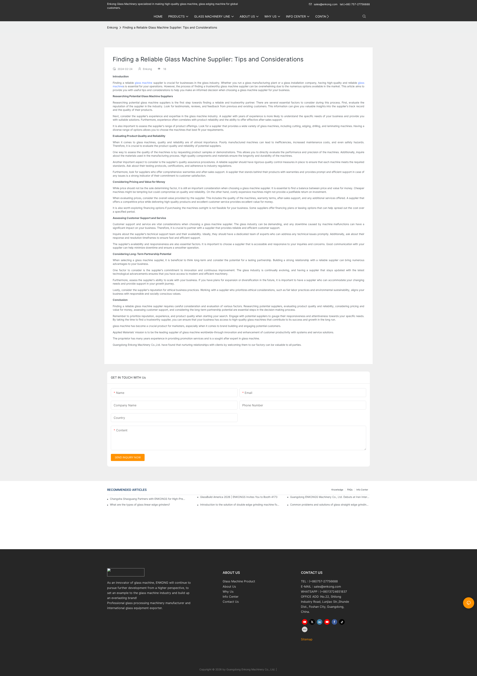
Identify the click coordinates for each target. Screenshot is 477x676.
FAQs (350, 489)
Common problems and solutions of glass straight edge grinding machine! (330, 504)
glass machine (143, 82)
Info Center (362, 489)
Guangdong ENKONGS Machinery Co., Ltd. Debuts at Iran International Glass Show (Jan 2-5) (330, 496)
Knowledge (337, 489)
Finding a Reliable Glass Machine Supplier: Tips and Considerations (170, 27)
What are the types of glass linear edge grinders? (140, 504)
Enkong (112, 27)
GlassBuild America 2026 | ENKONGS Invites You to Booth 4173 (238, 496)
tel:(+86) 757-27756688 (355, 4)
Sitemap (306, 639)
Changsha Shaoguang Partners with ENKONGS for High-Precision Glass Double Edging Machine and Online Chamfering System (148, 498)
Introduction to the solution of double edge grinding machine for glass (240, 504)
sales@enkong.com (325, 4)
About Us (229, 586)
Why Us (228, 591)
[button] (328, 16)
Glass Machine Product (239, 581)
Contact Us (231, 601)
